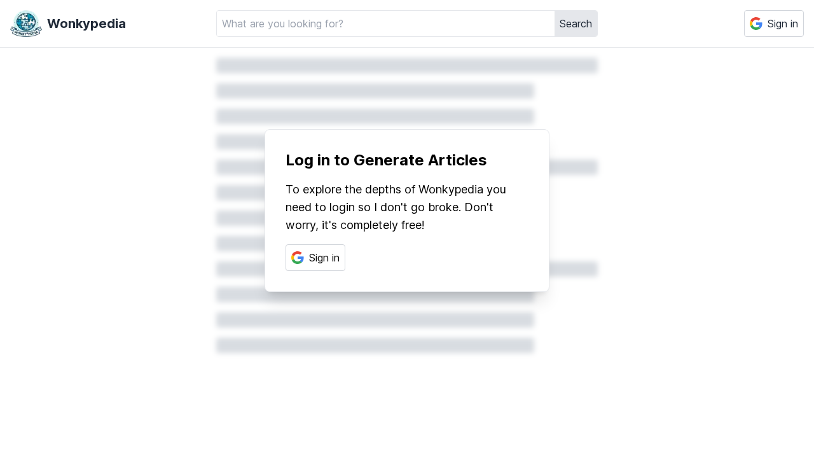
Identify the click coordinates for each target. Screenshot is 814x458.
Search (576, 23)
